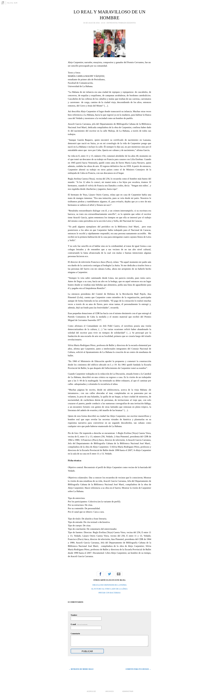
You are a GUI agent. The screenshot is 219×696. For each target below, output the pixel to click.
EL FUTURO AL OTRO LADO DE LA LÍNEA (109, 589)
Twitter (109, 574)
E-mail (79, 624)
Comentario (75, 634)
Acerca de (91, 691)
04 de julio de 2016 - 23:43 (94, 23)
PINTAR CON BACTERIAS (109, 593)
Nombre (74, 615)
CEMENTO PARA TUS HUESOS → (138, 669)
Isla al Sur (12, 3)
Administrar (127, 691)
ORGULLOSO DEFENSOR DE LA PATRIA (109, 585)
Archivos (109, 691)
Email (118, 574)
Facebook (100, 574)
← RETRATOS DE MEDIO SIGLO (81, 669)
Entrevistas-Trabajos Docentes (121, 23)
